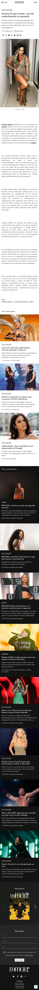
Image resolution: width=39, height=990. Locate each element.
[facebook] (6, 35)
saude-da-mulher (21, 302)
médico (33, 143)
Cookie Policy (19, 987)
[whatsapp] (17, 35)
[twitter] (14, 35)
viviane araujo (7, 302)
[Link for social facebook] (17, 977)
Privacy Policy (29, 955)
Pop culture (7, 10)
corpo (31, 302)
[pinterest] (8, 35)
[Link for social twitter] (13, 977)
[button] (35, 907)
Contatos (19, 981)
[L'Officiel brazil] (19, 2)
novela (4, 127)
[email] (3, 35)
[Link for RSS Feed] (25, 977)
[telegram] (20, 35)
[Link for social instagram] (21, 977)
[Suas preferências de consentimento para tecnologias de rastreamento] (36, 987)
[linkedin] (11, 35)
